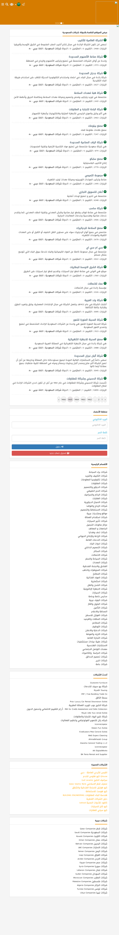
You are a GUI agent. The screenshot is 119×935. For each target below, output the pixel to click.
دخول (58, 447)
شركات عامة (101, 664)
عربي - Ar (33, 49)
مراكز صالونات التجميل (96, 525)
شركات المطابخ (100, 574)
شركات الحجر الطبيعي (97, 491)
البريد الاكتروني (100, 419)
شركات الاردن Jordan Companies (92, 859)
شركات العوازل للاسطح (96, 615)
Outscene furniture (98, 683)
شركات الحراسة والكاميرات (94, 653)
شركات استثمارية (99, 581)
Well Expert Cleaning (97, 735)
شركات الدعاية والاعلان (96, 630)
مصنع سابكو (96, 159)
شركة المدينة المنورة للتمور (88, 319)
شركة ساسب (96, 208)
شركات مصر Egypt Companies (93, 863)
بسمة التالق (101, 698)
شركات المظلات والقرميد (95, 619)
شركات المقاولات (99, 483)
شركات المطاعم (99, 623)
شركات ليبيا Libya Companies (93, 893)
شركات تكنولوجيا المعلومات (94, 480)
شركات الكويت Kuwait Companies (91, 836)
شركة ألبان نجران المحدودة (88, 356)
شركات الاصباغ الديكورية (95, 502)
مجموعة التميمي (94, 175)
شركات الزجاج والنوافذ (96, 506)
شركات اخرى (101, 660)
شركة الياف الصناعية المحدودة (86, 142)
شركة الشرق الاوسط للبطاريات (86, 267)
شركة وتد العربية (93, 300)
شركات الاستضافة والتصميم (94, 510)
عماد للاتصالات (95, 283)
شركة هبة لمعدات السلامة (88, 93)
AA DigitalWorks (100, 750)
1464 (77, 399)
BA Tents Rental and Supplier (94, 754)
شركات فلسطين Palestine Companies (90, 881)
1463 (83, 399)
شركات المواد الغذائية (96, 578)
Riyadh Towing (100, 690)
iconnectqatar (101, 747)
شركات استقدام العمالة (96, 517)
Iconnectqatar (101, 724)
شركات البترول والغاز (97, 604)
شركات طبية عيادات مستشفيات (92, 642)
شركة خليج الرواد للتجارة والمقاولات (90, 717)
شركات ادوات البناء (98, 544)
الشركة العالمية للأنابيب (90, 40)
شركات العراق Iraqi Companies (93, 855)
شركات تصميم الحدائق (96, 657)
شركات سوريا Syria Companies (93, 866)
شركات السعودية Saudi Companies (91, 832)
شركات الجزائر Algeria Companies (92, 885)
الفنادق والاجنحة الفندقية (95, 566)
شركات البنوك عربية (98, 600)
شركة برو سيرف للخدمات (95, 686)
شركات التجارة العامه (97, 638)
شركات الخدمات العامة (96, 540)
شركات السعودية (53, 49)
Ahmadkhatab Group (98, 739)
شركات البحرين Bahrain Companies (91, 844)
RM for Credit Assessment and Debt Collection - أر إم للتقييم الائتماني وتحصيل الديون (67, 709)
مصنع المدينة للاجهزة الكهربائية (85, 339)
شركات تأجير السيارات (97, 521)
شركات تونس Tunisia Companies (92, 889)
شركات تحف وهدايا (98, 532)
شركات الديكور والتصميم (95, 487)
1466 (64, 399)
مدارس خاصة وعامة (97, 596)
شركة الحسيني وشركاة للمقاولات (85, 378)
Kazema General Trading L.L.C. (93, 743)
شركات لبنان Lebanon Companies (92, 870)
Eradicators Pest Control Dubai (93, 732)
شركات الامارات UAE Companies (92, 847)
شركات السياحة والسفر (96, 559)
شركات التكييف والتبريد (96, 476)
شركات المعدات (100, 562)
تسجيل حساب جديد (58, 453)
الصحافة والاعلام (99, 611)
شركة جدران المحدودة (91, 73)
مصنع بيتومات (95, 125)
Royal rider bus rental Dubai (94, 713)
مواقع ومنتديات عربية (97, 513)
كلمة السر (102, 432)
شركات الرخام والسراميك (95, 495)
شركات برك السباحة (98, 472)
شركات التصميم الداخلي (95, 547)
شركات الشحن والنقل (97, 585)
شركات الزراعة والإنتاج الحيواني (92, 536)
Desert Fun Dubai (99, 728)
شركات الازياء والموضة (96, 634)
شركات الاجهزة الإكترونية (95, 589)
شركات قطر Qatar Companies (93, 829)
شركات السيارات (99, 593)
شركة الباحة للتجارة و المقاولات (86, 109)
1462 (90, 399)
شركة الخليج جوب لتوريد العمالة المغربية (88, 705)
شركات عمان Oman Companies (93, 840)
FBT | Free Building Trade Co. (94, 694)
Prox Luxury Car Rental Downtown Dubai (88, 701)
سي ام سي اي (94, 247)
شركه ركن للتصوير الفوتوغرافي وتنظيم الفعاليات (84, 720)
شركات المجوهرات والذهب (94, 570)
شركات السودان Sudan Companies (91, 874)
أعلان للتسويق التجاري (91, 192)
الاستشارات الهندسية (97, 645)
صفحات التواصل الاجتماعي (94, 649)
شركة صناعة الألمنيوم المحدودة (86, 56)
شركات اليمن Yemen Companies (92, 851)
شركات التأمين (100, 608)
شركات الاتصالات (99, 555)
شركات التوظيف (99, 627)
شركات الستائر (100, 551)
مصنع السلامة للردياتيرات (89, 228)
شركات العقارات (99, 498)
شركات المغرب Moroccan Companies (90, 878)
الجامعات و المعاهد (98, 529)
